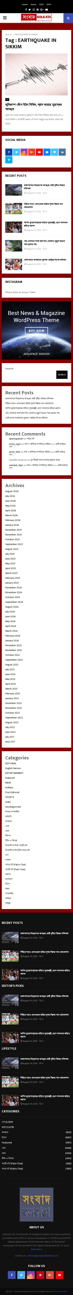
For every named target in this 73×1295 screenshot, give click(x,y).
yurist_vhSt (14, 452)
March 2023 (11, 689)
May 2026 (10, 506)
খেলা (7, 826)
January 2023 (12, 698)
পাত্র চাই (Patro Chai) (15, 865)
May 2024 (10, 621)
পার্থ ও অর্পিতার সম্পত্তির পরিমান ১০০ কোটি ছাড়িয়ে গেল (37, 445)
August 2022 (11, 722)
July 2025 (10, 554)
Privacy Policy (61, 1291)
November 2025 (13, 535)
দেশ (7, 99)
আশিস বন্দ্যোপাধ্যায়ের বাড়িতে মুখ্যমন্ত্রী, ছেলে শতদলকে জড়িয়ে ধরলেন (46, 224)
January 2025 (12, 583)
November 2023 (13, 650)
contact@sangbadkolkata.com (42, 1256)
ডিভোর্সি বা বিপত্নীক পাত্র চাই (17, 850)
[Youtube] (59, 1275)
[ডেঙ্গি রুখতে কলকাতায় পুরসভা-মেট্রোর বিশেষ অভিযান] (13, 264)
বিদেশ (7, 884)
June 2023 (10, 674)
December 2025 (13, 530)
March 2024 (11, 631)
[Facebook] (12, 1275)
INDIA (8, 783)
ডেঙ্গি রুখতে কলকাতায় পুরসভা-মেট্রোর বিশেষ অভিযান (45, 260)
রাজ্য (7, 889)
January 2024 (12, 640)
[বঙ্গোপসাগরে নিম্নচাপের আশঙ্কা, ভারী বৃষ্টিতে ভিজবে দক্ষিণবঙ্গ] (13, 189)
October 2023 (12, 655)
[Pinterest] (40, 1275)
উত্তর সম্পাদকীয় (12, 812)
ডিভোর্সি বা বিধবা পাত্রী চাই (16, 845)
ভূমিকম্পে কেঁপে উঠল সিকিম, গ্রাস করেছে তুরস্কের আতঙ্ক (33, 107)
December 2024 (13, 588)
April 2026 (10, 510)
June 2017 (10, 742)
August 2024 (12, 607)
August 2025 (11, 549)
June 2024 (10, 616)
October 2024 (12, 597)
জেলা (7, 831)
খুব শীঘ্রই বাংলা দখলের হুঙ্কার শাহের (45, 460)
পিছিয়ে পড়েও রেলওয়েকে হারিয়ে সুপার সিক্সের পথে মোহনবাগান (43, 205)
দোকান (8, 860)
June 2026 (10, 501)
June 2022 (10, 732)
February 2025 (12, 578)
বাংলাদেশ (8, 879)
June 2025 (10, 559)
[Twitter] (21, 1275)
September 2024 (14, 602)
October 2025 (12, 539)
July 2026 (10, 496)
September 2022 (14, 718)
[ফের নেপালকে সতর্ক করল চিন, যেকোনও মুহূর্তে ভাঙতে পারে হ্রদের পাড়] (13, 245)
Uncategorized (13, 807)
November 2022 (13, 708)
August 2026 (12, 491)
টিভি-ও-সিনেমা (11, 840)
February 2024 (12, 636)
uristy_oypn (15, 444)
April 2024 (10, 626)
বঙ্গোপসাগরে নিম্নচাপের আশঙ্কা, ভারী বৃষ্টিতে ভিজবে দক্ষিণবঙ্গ (44, 186)
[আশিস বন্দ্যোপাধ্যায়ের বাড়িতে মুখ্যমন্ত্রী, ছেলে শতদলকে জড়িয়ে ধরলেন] (13, 227)
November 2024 (13, 592)
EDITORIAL (10, 763)
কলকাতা (8, 821)
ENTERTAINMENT (14, 773)
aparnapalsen (16, 439)
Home (25, 4)
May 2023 (10, 679)
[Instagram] (31, 1275)
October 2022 (12, 713)
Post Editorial (12, 792)
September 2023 (14, 660)
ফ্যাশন (41, 4)
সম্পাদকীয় (9, 893)
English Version (13, 768)
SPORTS (9, 797)
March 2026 (11, 515)
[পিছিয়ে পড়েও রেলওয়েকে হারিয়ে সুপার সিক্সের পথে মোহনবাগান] (13, 208)
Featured (10, 778)
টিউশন (8, 836)
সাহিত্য (8, 898)
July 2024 (10, 612)
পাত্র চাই (30, 439)
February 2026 (12, 520)
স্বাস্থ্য (7, 903)
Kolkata (9, 787)
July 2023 (10, 669)
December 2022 (13, 703)
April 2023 (10, 684)
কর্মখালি (8, 816)
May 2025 (10, 563)
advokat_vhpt (16, 465)
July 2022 (10, 727)
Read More (36, 1249)
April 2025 (10, 568)
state (8, 802)
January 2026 (12, 525)
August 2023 (11, 665)
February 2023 (12, 693)
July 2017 (9, 737)
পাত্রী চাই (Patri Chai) (15, 869)
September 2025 (14, 544)
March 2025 (11, 573)
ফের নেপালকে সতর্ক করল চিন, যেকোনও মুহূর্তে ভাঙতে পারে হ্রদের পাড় (44, 242)
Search (9, 369)
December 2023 (13, 645)
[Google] (50, 1275)
